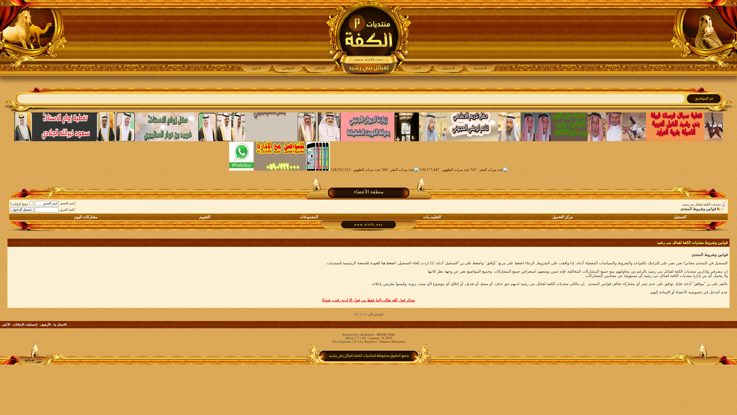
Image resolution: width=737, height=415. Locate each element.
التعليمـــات (432, 217)
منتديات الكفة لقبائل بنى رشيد (701, 204)
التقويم (204, 217)
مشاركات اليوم (86, 217)
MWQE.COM (386, 334)
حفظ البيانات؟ (19, 204)
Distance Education (392, 341)
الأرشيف (45, 324)
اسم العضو (67, 203)
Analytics (370, 341)
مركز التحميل (562, 217)
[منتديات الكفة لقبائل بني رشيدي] (368, 38)
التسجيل (680, 217)
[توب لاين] (33, 361)
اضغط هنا (388, 263)
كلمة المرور (67, 209)
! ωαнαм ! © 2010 (379, 338)
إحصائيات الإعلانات (25, 324)
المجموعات (309, 217)
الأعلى (6, 324)
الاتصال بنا (60, 324)
